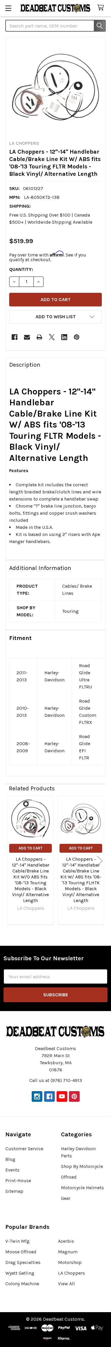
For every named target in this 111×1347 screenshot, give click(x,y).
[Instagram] (37, 1096)
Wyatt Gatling (19, 1273)
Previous (11, 861)
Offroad (69, 1177)
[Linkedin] (64, 337)
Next (100, 861)
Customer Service (24, 1148)
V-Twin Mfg (17, 1241)
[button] (55, 317)
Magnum (68, 1252)
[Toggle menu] (8, 8)
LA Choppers (71, 1273)
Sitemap (14, 1191)
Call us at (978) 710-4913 (55, 1080)
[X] (51, 337)
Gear (65, 1198)
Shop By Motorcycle (82, 1166)
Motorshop (70, 1262)
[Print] (39, 337)
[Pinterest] (76, 337)
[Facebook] (14, 337)
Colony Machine (22, 1283)
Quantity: (21, 269)
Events (12, 1170)
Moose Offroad (20, 1252)
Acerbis (66, 1241)
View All (66, 1283)
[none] (55, 87)
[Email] (27, 337)
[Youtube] (62, 1096)
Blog (10, 1159)
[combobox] (55, 26)
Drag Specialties (23, 1262)
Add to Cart (30, 848)
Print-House (18, 1180)
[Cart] (102, 7)
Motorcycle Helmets (82, 1187)
